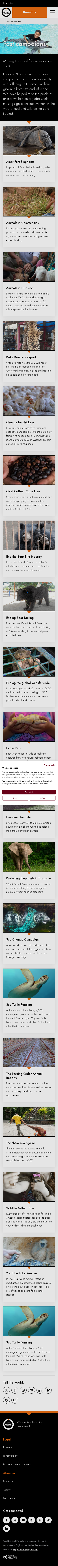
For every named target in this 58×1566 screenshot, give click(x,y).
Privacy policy (50, 765)
